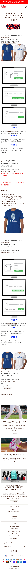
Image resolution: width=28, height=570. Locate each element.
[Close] (25, 263)
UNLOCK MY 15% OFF (14, 296)
